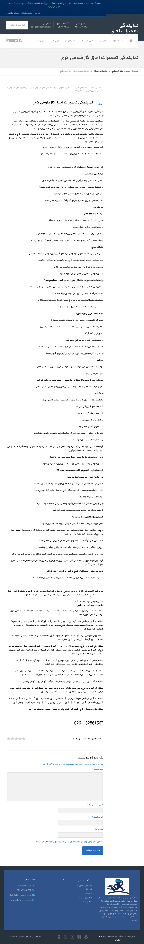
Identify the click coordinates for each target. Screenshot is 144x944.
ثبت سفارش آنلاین (17, 25)
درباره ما (55, 40)
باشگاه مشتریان (12, 13)
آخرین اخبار (89, 40)
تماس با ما (42, 40)
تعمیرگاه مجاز (118, 40)
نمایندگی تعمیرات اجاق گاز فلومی (20, 87)
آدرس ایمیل (97, 817)
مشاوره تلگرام (26, 13)
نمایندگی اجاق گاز (80, 87)
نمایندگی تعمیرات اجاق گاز (84, 887)
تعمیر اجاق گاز (70, 40)
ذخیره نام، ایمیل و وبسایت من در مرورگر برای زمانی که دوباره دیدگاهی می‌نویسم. (68, 841)
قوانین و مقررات (85, 897)
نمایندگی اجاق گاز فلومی (43, 87)
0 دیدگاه (78, 90)
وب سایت (99, 829)
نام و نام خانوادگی (95, 804)
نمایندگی (102, 40)
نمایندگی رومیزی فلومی (94, 90)
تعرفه (37, 13)
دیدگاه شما (97, 769)
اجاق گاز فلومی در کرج (61, 87)
